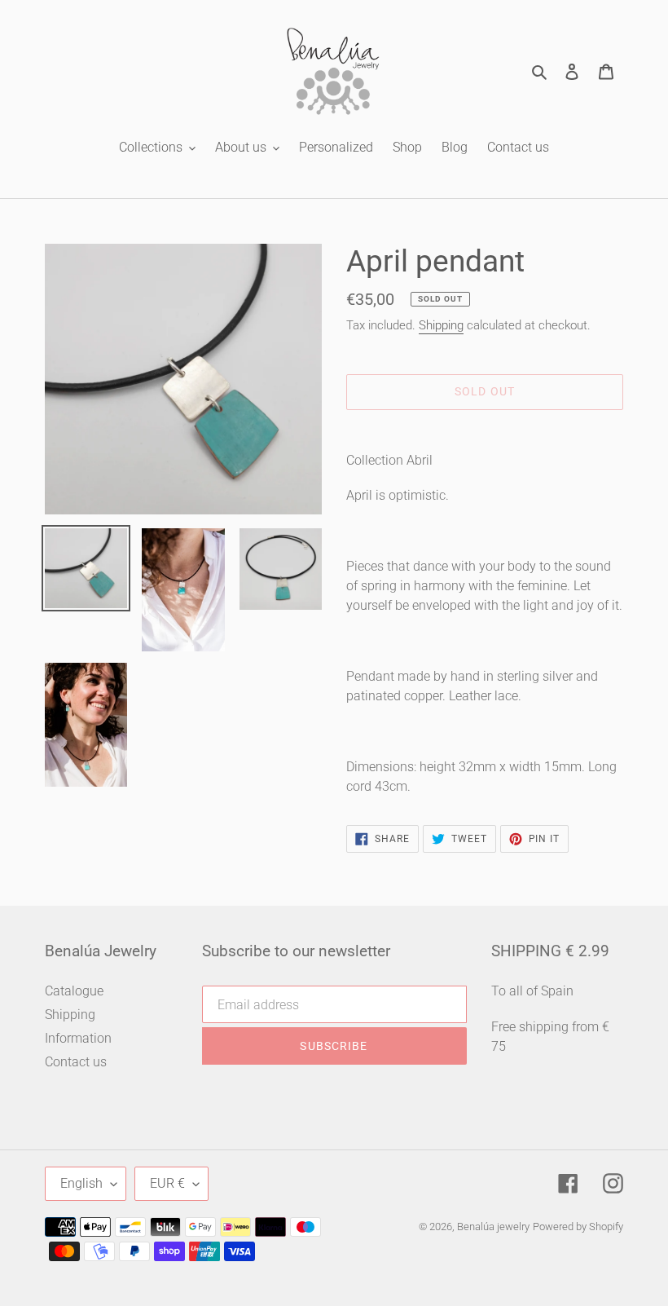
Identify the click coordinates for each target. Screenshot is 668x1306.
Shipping (441, 325)
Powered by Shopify (578, 1226)
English (81, 1183)
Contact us (76, 1062)
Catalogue (74, 991)
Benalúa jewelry (493, 1226)
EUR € (167, 1183)
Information (78, 1038)
